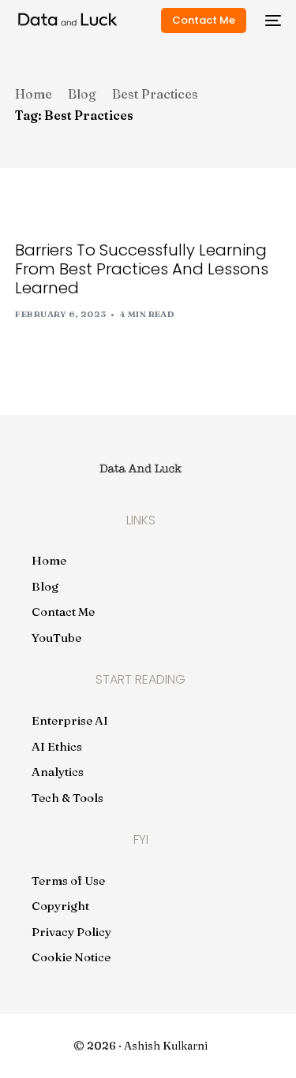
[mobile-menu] (271, 20)
